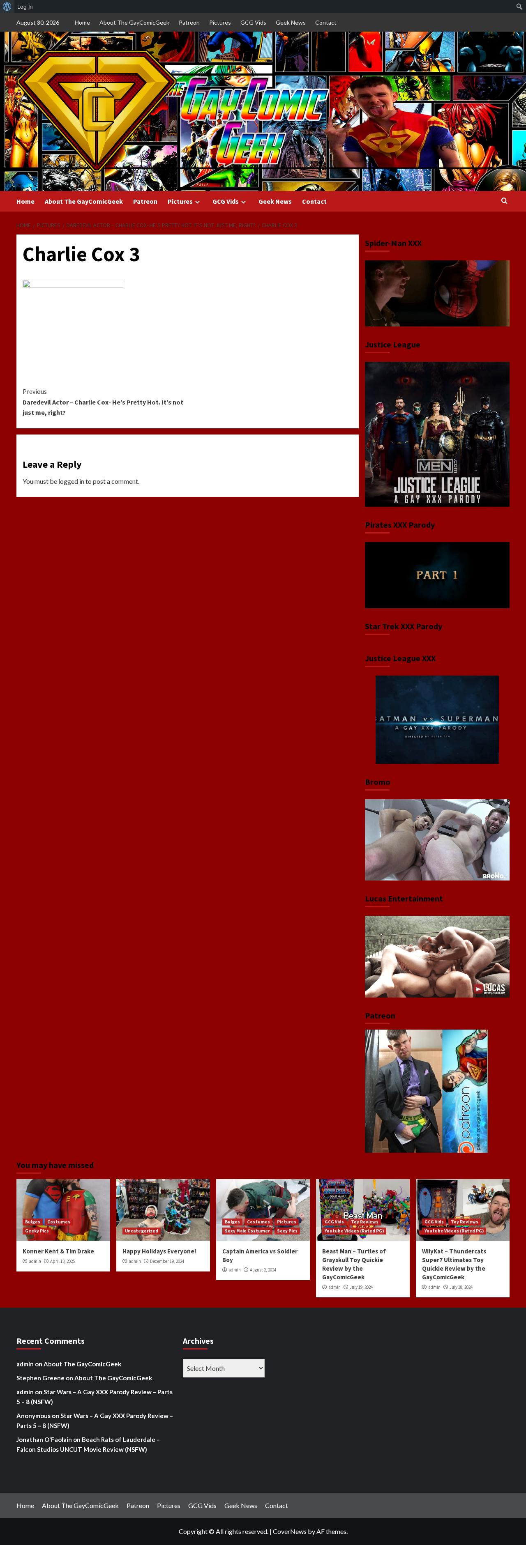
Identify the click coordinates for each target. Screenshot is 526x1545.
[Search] (504, 201)
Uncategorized (141, 1231)
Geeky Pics (37, 1231)
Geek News (291, 22)
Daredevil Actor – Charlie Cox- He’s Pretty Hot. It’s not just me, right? (103, 401)
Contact (326, 22)
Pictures (220, 22)
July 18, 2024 (461, 1287)
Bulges (32, 1222)
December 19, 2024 (167, 1261)
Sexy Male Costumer (247, 1231)
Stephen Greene (40, 1378)
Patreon (189, 22)
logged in (71, 481)
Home (82, 22)
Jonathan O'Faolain (44, 1439)
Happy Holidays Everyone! (159, 1251)
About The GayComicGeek (134, 22)
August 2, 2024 (263, 1270)
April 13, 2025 (62, 1261)
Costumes (58, 1222)
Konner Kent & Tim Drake (58, 1251)
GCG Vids (253, 22)
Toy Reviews (364, 1222)
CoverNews (290, 1531)
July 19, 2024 (361, 1287)
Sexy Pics (287, 1231)
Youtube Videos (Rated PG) (354, 1231)
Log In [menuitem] (25, 6)
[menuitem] (7, 6)
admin (35, 1261)
